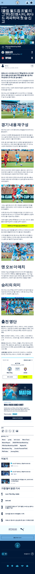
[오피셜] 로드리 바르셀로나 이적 (14, 513)
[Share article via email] (17, 431)
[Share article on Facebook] (13, 431)
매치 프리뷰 (10, 377)
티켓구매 (25, 377)
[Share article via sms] (2, 431)
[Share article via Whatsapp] (6, 431)
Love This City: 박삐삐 (12, 494)
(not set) (8, 500)
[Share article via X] (9, 431)
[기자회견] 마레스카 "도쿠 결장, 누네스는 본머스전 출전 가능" (19, 507)
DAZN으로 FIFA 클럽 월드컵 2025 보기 (18, 225)
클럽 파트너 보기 (17, 537)
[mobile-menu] (2, 3)
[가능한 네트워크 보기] (32, 65)
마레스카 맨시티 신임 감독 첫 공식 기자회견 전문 (19, 520)
